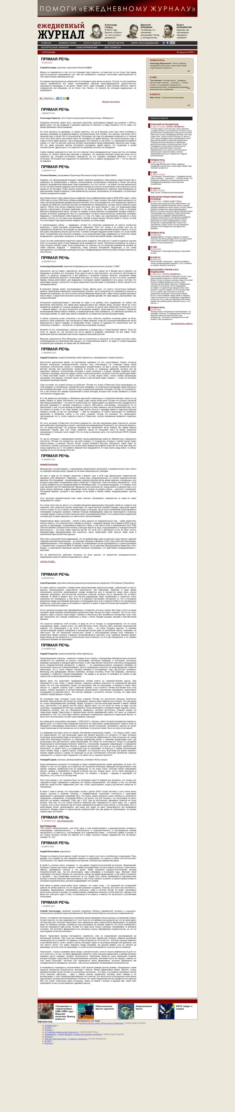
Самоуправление (86, 47)
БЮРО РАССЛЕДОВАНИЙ (144, 43)
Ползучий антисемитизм (164, 124)
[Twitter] (61, 98)
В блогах (155, 188)
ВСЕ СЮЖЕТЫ (113, 47)
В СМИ (154, 172)
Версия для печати (111, 102)
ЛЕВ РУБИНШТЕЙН (65, 821)
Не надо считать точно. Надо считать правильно (101, 1023)
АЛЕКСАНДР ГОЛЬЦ (172, 201)
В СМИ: (153, 77)
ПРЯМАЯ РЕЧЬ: (157, 60)
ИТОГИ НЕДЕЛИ (92, 43)
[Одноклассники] (64, 98)
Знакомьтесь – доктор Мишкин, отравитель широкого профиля (73, 1034)
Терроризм (48, 52)
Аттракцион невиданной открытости (61, 1032)
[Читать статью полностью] (170, 71)
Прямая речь (158, 160)
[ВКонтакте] (57, 98)
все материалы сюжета (181, 323)
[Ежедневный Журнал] (61, 38)
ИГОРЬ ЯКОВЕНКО (175, 127)
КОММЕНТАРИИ (67, 43)
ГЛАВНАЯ (46, 43)
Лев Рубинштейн (48, 826)
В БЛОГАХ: (155, 94)
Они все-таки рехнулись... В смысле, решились (66, 1039)
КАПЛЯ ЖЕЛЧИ (116, 43)
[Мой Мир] (68, 98)
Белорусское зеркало (55, 47)
